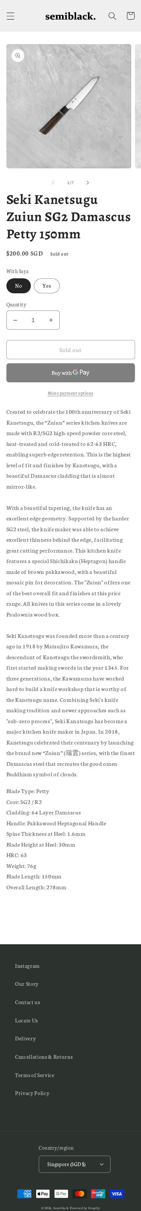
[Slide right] (88, 182)
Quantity (16, 304)
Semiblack (61, 1208)
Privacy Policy (32, 1093)
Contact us (27, 1002)
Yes (46, 285)
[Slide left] (53, 182)
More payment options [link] (70, 392)
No (18, 285)
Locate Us (26, 1020)
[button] (10, 16)
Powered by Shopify (85, 1208)
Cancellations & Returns (44, 1056)
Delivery (25, 1038)
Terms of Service (35, 1075)
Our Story (27, 983)
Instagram (27, 965)
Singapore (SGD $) (66, 1163)
